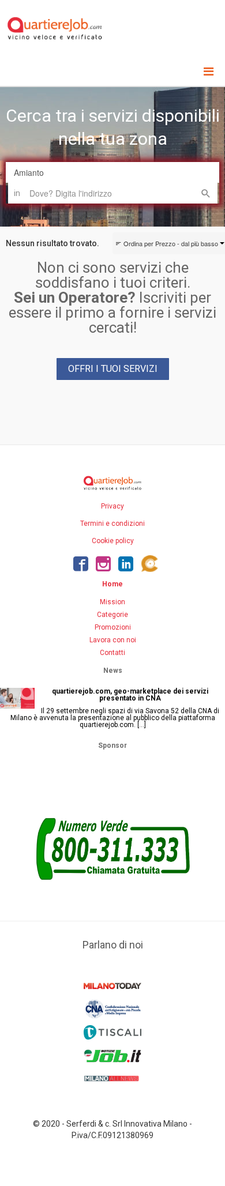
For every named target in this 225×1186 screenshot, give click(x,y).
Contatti (112, 653)
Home (112, 584)
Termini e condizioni (112, 523)
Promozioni (113, 627)
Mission (112, 602)
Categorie (112, 615)
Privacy (112, 506)
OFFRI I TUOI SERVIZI (113, 368)
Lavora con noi (112, 640)
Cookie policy (113, 541)
